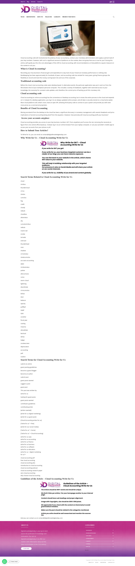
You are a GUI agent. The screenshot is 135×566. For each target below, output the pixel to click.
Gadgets (57, 17)
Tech (22, 17)
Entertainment (99, 538)
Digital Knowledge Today (109, 560)
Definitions (30, 17)
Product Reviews (68, 17)
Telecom (48, 17)
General (99, 543)
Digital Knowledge (99, 533)
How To (40, 17)
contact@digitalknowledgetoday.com (54, 134)
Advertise (33, 1)
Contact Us (39, 1)
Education (99, 535)
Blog (28, 1)
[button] (4, 561)
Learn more (26, 548)
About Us (23, 1)
